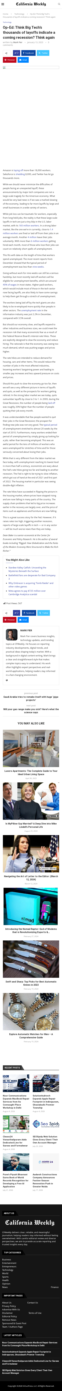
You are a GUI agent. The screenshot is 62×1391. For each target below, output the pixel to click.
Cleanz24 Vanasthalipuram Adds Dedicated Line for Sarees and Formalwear (15, 1141)
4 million (32, 237)
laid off (51, 402)
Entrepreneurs (9, 1266)
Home (5, 14)
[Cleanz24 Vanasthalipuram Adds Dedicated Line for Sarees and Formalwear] (16, 1124)
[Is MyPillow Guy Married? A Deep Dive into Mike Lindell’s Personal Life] (31, 801)
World (5, 1273)
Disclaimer (7, 1312)
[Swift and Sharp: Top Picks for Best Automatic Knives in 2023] (31, 959)
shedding (20, 174)
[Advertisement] (31, 136)
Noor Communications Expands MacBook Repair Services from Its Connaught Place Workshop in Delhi (16, 1101)
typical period (50, 424)
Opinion (6, 1283)
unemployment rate (31, 310)
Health (5, 1280)
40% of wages (10, 284)
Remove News (9, 1319)
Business (6, 1259)
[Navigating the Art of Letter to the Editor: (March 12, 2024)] (31, 853)
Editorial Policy (9, 1316)
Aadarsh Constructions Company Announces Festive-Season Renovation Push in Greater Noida (45, 1180)
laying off (18, 170)
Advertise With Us (11, 1309)
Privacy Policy (9, 1306)
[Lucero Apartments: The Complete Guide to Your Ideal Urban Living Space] (31, 748)
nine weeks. (38, 266)
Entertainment (9, 1263)
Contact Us (32, 1302)
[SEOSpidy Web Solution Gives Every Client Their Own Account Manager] (46, 1124)
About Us (6, 1302)
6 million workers (39, 241)
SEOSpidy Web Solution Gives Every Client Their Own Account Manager (45, 1139)
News (5, 1287)
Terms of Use (35, 1312)
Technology (19, 14)
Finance (55, 1287)
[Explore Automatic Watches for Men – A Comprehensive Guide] (31, 1011)
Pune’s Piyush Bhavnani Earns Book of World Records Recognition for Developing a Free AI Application (15, 1180)
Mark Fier (17, 42)
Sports (5, 1276)
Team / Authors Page (12, 1326)
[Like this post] (17, 53)
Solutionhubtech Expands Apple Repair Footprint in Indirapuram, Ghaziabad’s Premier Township (46, 1101)
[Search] (59, 4)
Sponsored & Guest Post (14, 1323)
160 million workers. (29, 225)
